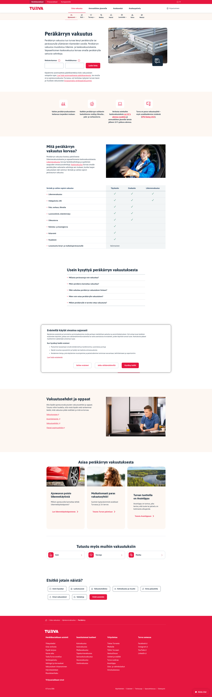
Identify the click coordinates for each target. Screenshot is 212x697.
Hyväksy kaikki (130, 365)
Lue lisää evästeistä (54, 357)
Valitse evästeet (82, 365)
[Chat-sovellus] (201, 692)
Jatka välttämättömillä (106, 365)
